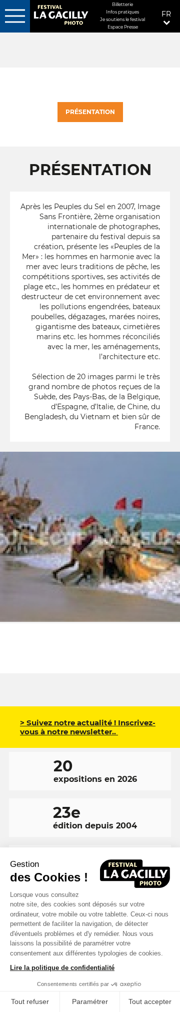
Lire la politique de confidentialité (62, 967)
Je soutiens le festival (122, 19)
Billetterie (122, 4)
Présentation (90, 112)
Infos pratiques (122, 12)
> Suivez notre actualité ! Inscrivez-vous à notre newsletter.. (88, 727)
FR (166, 14)
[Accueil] (60, 16)
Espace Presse (123, 27)
